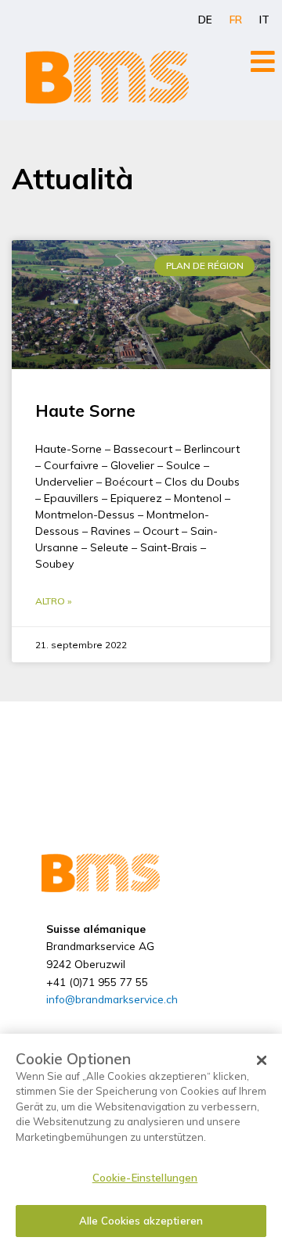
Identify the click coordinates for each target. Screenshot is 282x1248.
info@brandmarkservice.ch (112, 999)
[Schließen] (261, 1060)
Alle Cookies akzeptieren (141, 1220)
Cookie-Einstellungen (145, 1177)
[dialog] (141, 1141)
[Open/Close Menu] (263, 61)
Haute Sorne (85, 410)
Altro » (53, 601)
